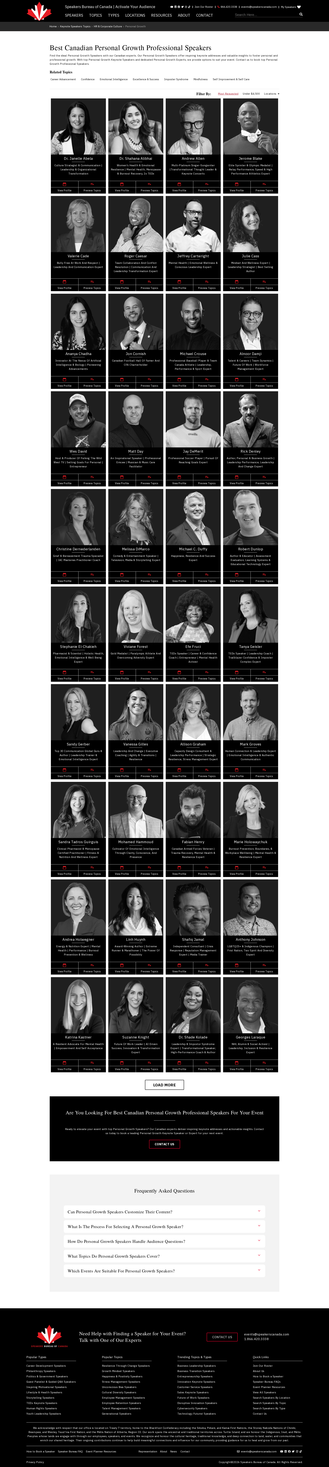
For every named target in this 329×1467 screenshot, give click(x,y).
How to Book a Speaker (268, 1376)
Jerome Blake (250, 158)
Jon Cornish (136, 353)
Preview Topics (92, 190)
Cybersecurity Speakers (192, 1408)
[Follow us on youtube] (171, 6)
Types (113, 15)
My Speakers (288, 7)
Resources (161, 15)
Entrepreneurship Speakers (195, 1376)
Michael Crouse (193, 353)
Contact (204, 15)
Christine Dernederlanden (78, 549)
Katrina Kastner (78, 1037)
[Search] (269, 15)
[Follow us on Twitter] (182, 6)
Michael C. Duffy (193, 549)
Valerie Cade (78, 256)
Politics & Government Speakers (47, 1376)
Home (53, 26)
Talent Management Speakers (121, 1408)
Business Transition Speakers (196, 1371)
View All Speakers (264, 1392)
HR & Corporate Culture (108, 26)
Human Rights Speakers (41, 1408)
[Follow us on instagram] (186, 6)
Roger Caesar (135, 256)
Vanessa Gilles (135, 744)
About (184, 15)
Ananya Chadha (78, 353)
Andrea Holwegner (78, 939)
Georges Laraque (250, 1037)
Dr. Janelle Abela (78, 158)
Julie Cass (250, 256)
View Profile (65, 190)
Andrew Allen (193, 158)
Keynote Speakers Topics (75, 26)
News (174, 1451)
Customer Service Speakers (195, 1387)
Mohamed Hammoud (136, 841)
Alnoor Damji (250, 353)
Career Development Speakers (46, 1365)
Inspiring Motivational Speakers (46, 1387)
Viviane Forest (136, 646)
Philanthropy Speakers (41, 1371)
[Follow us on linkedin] (175, 6)
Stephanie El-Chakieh (78, 646)
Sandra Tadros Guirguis (78, 841)
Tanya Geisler (250, 646)
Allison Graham (193, 744)
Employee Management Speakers (123, 1397)
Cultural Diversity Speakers (119, 1392)
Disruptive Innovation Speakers (197, 1403)
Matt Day (135, 451)
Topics (95, 15)
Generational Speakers (116, 1413)
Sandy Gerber (78, 744)
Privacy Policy (35, 1462)
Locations (135, 15)
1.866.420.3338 (256, 1339)
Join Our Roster (204, 6)
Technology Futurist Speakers (196, 1413)
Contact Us (164, 1144)
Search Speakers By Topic (269, 1403)
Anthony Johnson (250, 939)
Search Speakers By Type (269, 1408)
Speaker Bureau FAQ (70, 1451)
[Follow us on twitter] (293, 1451)
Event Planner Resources (269, 1387)
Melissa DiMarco (136, 549)
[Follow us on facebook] (179, 6)
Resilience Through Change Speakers (126, 1365)
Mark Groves (250, 744)
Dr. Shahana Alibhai (135, 158)
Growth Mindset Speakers (118, 1371)
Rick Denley (251, 451)
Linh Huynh (135, 939)
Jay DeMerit (193, 451)
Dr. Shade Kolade (193, 1037)
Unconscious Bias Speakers (119, 1387)
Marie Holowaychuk (250, 841)
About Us (258, 1371)
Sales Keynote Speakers (193, 1392)
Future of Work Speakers (193, 1397)
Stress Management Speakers (121, 1381)
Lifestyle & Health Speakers (44, 1392)
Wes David (78, 451)
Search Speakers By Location (271, 1397)
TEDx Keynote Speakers (41, 1403)
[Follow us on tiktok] (189, 6)
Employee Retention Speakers (121, 1403)
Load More (164, 1084)
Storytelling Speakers (40, 1397)
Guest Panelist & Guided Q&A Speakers (51, 1381)
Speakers (74, 15)
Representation (147, 1451)
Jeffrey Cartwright (193, 256)
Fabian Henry (193, 841)
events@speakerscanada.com (259, 6)
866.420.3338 (228, 6)
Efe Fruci (193, 646)
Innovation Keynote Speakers (196, 1381)
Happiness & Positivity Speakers (122, 1376)
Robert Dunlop (250, 549)
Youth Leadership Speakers (43, 1413)
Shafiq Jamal (193, 939)
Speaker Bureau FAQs (267, 1381)
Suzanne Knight (135, 1037)
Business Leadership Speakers (196, 1365)
